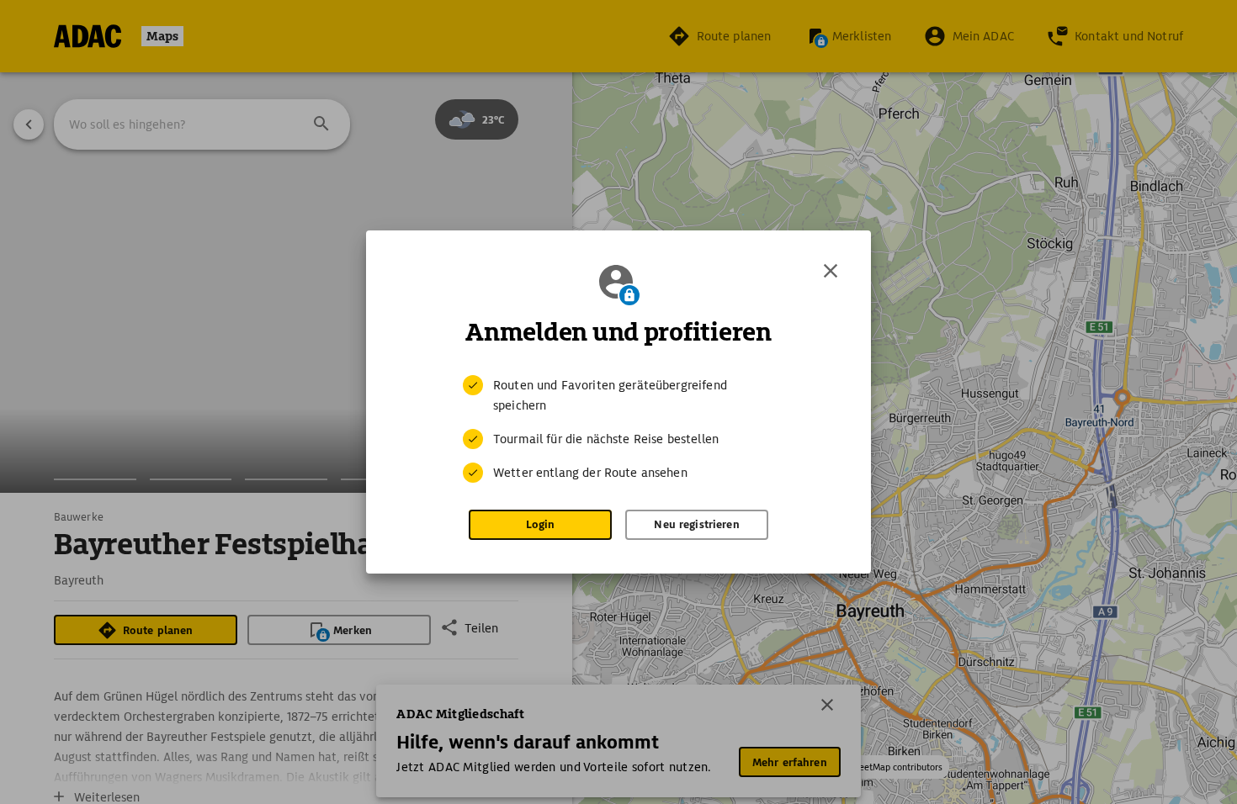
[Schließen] (830, 271)
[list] (618, 429)
